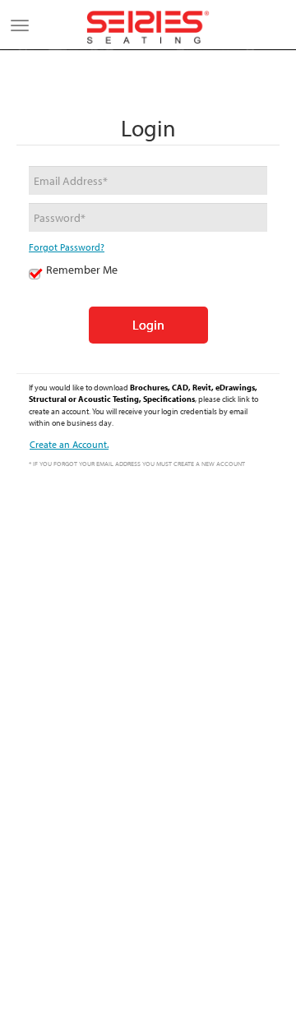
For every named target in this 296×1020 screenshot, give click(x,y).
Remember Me (82, 269)
